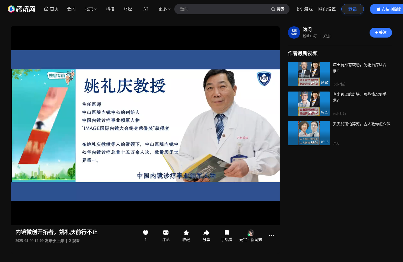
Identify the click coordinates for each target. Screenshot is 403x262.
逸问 (307, 29)
